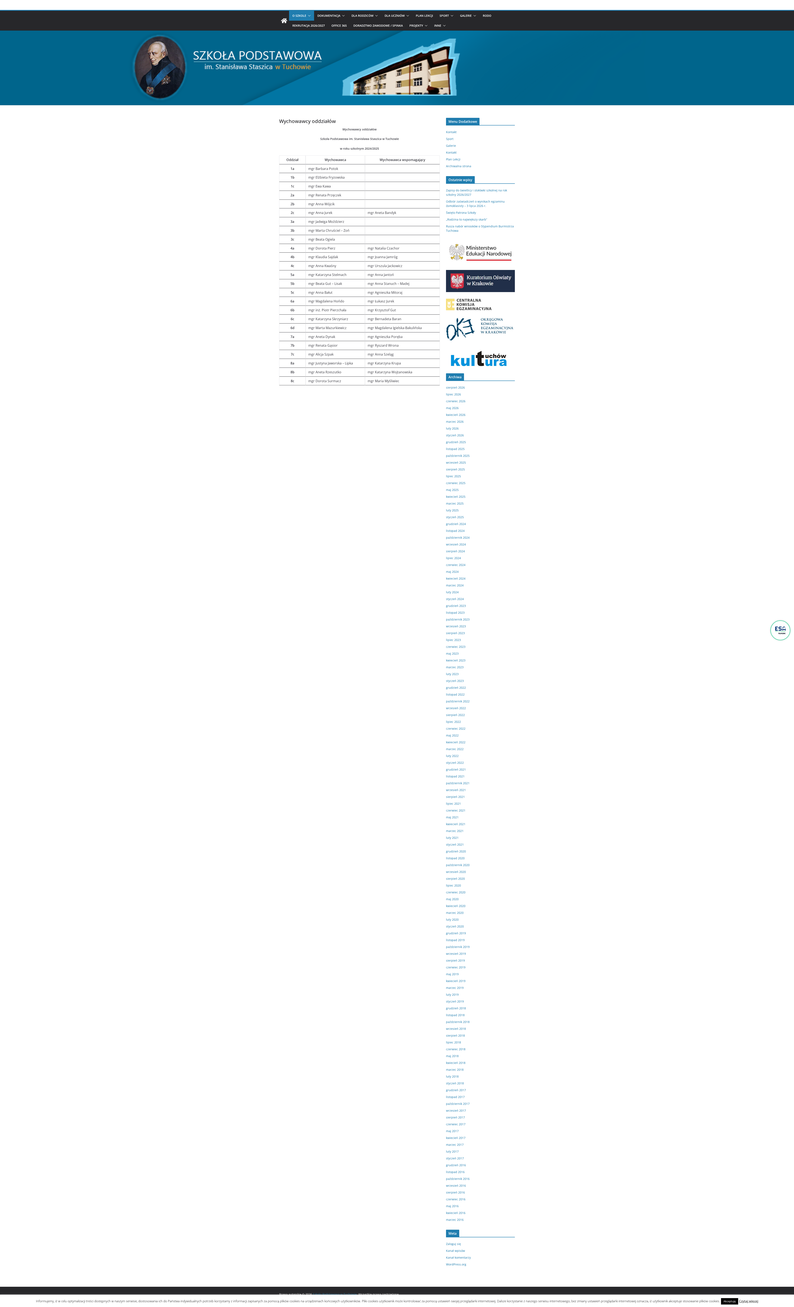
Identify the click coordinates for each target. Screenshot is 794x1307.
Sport (444, 16)
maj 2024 (452, 572)
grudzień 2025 (456, 442)
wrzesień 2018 (456, 1029)
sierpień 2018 (455, 1035)
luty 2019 (452, 995)
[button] (308, 16)
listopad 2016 (455, 1172)
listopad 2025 (455, 449)
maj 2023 (452, 653)
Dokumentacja (328, 16)
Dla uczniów (395, 16)
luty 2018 (452, 1076)
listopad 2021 (455, 776)
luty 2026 (452, 428)
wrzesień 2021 (456, 790)
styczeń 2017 (455, 1158)
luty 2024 (452, 592)
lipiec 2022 (453, 722)
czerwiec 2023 (455, 647)
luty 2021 (452, 838)
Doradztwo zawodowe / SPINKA (378, 25)
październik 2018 (458, 1022)
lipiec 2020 (453, 885)
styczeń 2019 (455, 1001)
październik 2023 (458, 619)
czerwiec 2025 (455, 483)
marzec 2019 (455, 988)
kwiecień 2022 (455, 742)
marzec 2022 (455, 749)
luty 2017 (452, 1151)
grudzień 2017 (456, 1090)
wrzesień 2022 (456, 708)
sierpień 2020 (455, 879)
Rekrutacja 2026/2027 (308, 25)
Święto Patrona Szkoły (461, 213)
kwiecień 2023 (455, 660)
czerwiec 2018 (455, 1049)
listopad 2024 (455, 531)
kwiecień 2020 (455, 906)
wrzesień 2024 (456, 544)
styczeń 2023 (455, 681)
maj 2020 (452, 899)
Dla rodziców (362, 16)
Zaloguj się (453, 1244)
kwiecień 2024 (455, 578)
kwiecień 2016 (455, 1213)
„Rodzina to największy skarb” (466, 219)
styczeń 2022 (455, 763)
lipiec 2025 (453, 476)
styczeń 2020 (455, 926)
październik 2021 (458, 783)
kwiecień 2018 (455, 1063)
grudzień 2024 (456, 524)
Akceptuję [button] (729, 1301)
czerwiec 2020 (455, 892)
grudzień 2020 (456, 851)
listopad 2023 (455, 613)
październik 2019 (458, 947)
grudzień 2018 (456, 1008)
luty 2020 (452, 919)
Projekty (416, 25)
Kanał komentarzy (458, 1257)
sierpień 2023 (455, 633)
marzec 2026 (455, 422)
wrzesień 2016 (456, 1186)
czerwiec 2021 (455, 810)
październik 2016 (458, 1179)
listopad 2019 (455, 940)
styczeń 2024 (455, 599)
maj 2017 (452, 1131)
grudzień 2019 (456, 933)
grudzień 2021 (456, 769)
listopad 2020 (455, 858)
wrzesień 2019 (456, 954)
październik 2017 (458, 1104)
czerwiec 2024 (455, 565)
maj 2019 (452, 974)
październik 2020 (458, 865)
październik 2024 (458, 538)
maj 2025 (452, 490)
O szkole (299, 16)
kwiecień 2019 (455, 981)
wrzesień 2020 (456, 872)
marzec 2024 (455, 585)
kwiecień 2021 (455, 824)
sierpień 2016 (455, 1192)
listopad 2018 (455, 1015)
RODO (487, 16)
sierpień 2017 (455, 1117)
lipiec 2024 (453, 558)
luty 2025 (452, 510)
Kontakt (451, 132)
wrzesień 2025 (456, 462)
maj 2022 (452, 735)
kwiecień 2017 (455, 1138)
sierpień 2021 (455, 797)
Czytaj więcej (748, 1301)
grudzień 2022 (456, 688)
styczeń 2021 (455, 844)
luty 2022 (452, 756)
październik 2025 (458, 456)
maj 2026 (452, 408)
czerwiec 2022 (455, 728)
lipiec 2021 (453, 804)
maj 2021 (452, 817)
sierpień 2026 (455, 387)
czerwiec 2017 (455, 1124)
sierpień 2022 (455, 715)
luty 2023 (452, 674)
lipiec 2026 (453, 394)
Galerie (466, 16)
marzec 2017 (455, 1145)
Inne (437, 25)
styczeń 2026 (455, 435)
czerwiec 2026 (455, 401)
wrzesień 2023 (456, 626)
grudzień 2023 (456, 606)
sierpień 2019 (455, 960)
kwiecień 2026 (455, 415)
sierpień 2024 (455, 551)
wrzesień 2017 (456, 1110)
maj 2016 (452, 1206)
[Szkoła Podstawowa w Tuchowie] (284, 21)
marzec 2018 (455, 1070)
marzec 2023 (455, 667)
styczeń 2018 (455, 1083)
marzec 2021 (455, 831)
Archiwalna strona (458, 166)
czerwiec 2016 (455, 1199)
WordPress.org (456, 1264)
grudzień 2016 (456, 1165)
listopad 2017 (455, 1097)
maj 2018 (452, 1056)
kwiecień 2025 (455, 497)
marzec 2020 (455, 913)
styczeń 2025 (455, 517)
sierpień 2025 (455, 469)
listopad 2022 (455, 694)
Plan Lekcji (424, 16)
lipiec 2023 (453, 640)
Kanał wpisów (455, 1251)
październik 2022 (458, 701)
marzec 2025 (455, 503)
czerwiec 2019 (455, 967)
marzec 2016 (455, 1220)
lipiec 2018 (453, 1042)
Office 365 (339, 25)
